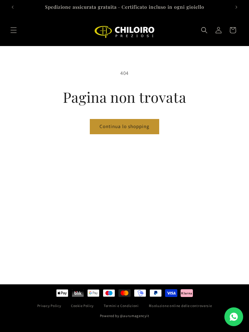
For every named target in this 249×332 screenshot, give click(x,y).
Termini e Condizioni (121, 305)
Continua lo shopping (124, 126)
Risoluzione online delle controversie (180, 305)
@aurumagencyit (134, 316)
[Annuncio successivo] (236, 7)
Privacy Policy (49, 305)
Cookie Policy (82, 305)
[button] (13, 30)
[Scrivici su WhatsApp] (233, 316)
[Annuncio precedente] (13, 7)
